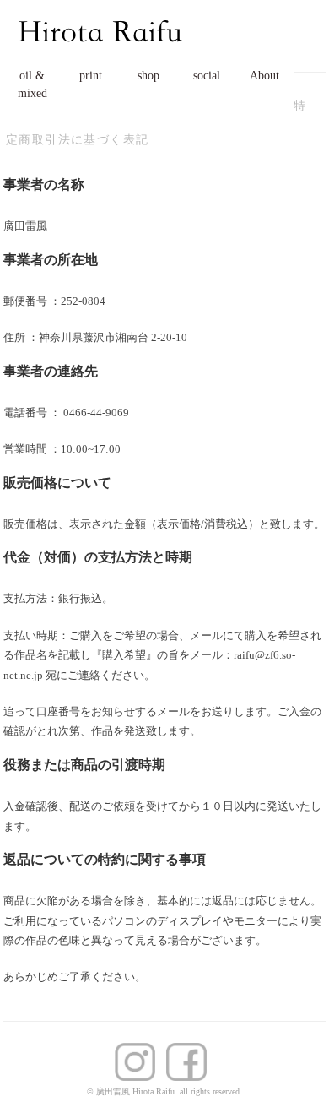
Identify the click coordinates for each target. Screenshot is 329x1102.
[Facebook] (139, 1053)
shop (148, 75)
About (264, 75)
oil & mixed (32, 84)
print (90, 75)
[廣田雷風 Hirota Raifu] (100, 19)
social (206, 75)
